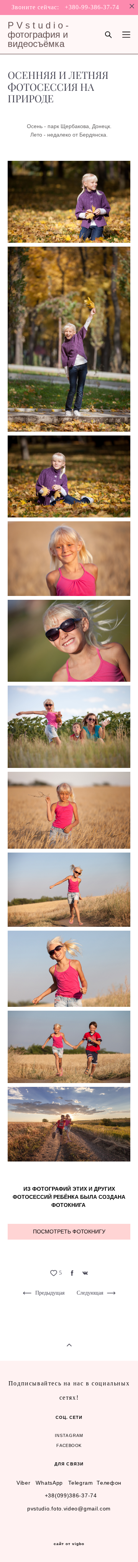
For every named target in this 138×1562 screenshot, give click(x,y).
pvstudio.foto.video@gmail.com (69, 1508)
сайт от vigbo (69, 1544)
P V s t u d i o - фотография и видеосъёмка (38, 34)
